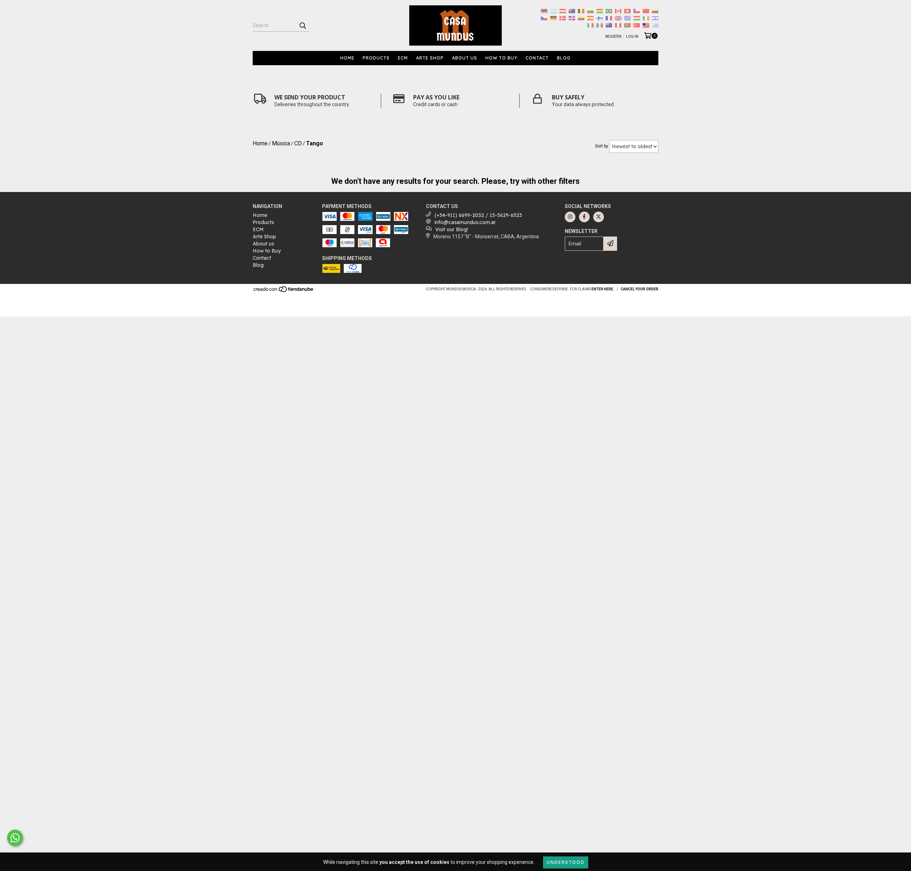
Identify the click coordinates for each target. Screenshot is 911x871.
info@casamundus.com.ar (465, 222)
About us (464, 58)
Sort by (601, 146)
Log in (632, 36)
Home (347, 58)
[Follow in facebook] (584, 217)
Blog (564, 58)
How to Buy (501, 58)
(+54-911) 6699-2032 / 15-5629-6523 (478, 215)
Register (613, 36)
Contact (537, 58)
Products (376, 58)
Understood (566, 862)
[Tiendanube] (284, 291)
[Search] (302, 25)
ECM (403, 58)
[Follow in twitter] (598, 217)
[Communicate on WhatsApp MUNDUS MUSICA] (15, 838)
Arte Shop (430, 58)
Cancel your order (639, 289)
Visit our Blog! (451, 229)
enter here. (602, 289)
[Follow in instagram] (570, 217)
